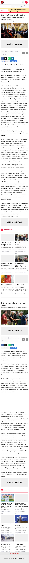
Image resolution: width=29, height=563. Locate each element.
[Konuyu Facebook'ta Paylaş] (2, 58)
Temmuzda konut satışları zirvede (19, 543)
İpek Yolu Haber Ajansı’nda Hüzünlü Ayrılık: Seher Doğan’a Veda (18, 10)
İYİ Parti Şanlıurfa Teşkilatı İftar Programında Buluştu (20, 265)
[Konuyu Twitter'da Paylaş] (5, 58)
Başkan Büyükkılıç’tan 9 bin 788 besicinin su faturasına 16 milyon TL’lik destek (7, 505)
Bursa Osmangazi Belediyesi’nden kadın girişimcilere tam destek (21, 504)
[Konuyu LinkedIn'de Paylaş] (12, 58)
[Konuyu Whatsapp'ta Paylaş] (9, 58)
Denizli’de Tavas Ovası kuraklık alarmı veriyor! (7, 264)
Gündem (9, 19)
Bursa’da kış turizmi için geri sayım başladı (7, 543)
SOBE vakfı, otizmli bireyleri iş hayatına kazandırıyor (6, 244)
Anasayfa (4, 19)
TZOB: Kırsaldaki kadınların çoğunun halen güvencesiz (20, 286)
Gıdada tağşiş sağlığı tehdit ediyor (6, 285)
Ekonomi (9, 307)
